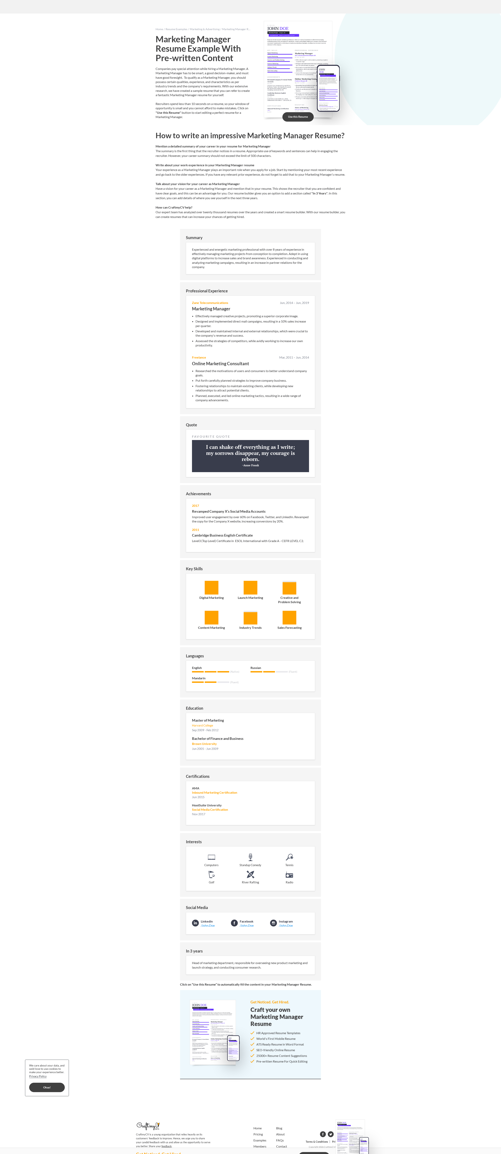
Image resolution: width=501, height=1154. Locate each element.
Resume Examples (176, 29)
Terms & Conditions (317, 1141)
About (280, 1134)
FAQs (280, 1140)
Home (159, 29)
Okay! (47, 1087)
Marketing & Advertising (205, 29)
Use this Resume (298, 116)
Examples (259, 1140)
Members (259, 1146)
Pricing (258, 1134)
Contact (281, 1146)
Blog (279, 1128)
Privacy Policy (38, 1076)
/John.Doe (208, 925)
